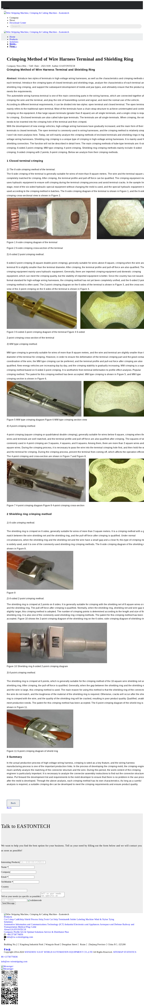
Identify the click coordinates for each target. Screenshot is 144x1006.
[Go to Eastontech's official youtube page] (9, 949)
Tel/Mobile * (7, 882)
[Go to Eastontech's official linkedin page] (7, 949)
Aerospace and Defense (111, 924)
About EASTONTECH (15, 929)
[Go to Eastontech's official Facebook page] (4, 949)
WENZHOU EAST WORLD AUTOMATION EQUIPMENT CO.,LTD (59, 952)
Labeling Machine (85, 919)
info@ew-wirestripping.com (20, 937)
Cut (5, 919)
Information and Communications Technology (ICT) (40, 924)
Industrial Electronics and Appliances (82, 924)
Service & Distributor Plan (56, 932)
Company (5, 872)
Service (13, 44)
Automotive (9, 924)
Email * (4, 877)
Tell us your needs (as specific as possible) (20, 896)
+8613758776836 (15, 934)
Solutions (14, 42)
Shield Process (31, 919)
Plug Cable (31, 927)
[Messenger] (72, 967)
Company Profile (12, 932)
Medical (21, 927)
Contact (13, 47)
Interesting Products (10, 862)
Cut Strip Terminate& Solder (63, 919)
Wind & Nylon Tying (104, 919)
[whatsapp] (72, 996)
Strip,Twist (44, 919)
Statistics (130, 952)
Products (14, 39)
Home (12, 37)
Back (13, 803)
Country (5, 887)
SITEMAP (118, 952)
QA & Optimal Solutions (31, 932)
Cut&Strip (19, 919)
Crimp (11, 919)
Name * (4, 867)
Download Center (18, 23)
